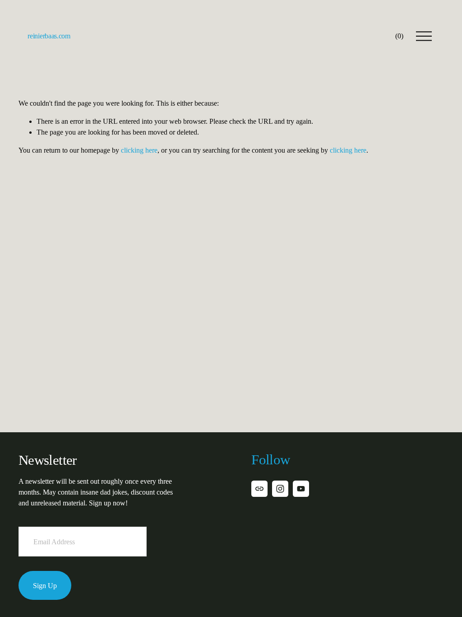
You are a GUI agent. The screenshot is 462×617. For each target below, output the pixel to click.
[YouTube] (301, 489)
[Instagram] (280, 489)
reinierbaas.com (49, 36)
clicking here (139, 150)
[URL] (259, 489)
